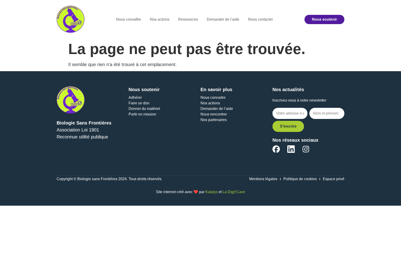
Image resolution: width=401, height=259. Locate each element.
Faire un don (139, 103)
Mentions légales (263, 179)
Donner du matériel (144, 109)
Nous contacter (260, 19)
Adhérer (135, 97)
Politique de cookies (300, 179)
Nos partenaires (213, 120)
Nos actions (159, 19)
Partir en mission (142, 114)
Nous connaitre (213, 97)
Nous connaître (128, 19)
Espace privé (333, 179)
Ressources (188, 19)
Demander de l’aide (223, 19)
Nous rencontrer (213, 114)
